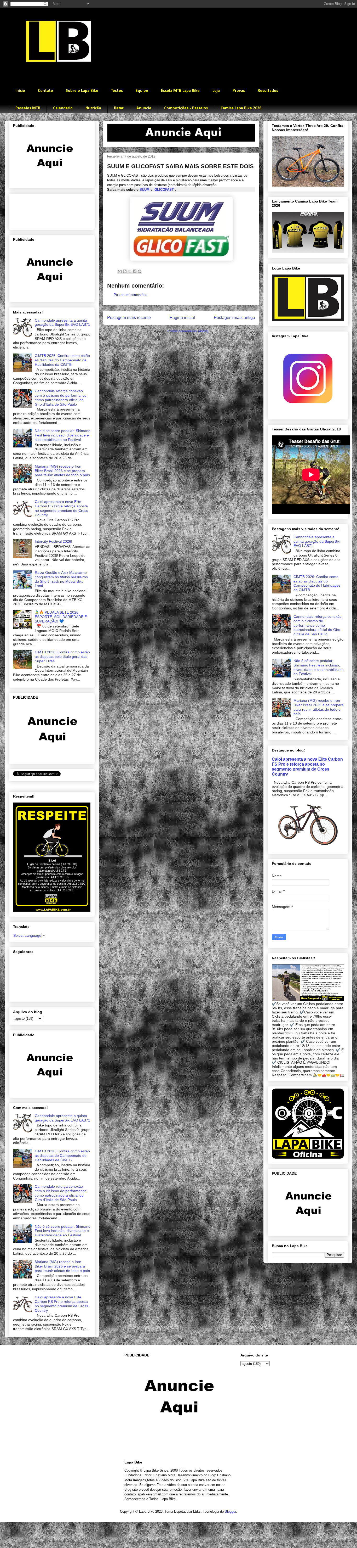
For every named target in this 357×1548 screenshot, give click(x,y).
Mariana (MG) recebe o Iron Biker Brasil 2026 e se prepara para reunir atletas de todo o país (62, 470)
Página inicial (182, 317)
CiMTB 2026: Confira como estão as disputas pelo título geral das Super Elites (62, 656)
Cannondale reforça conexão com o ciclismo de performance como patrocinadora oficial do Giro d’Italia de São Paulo (61, 397)
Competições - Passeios (186, 108)
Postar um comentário (130, 295)
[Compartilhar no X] (129, 271)
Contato (45, 91)
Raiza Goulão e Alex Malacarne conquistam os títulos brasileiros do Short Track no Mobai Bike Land (61, 579)
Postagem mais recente (129, 317)
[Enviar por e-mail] (119, 271)
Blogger (230, 1511)
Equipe (142, 91)
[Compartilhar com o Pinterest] (139, 271)
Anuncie (143, 108)
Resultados (268, 91)
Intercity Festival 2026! (53, 541)
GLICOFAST (164, 190)
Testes (117, 91)
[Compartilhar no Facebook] (134, 271)
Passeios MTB (27, 108)
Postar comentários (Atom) (188, 331)
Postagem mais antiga (234, 317)
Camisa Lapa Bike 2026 (241, 108)
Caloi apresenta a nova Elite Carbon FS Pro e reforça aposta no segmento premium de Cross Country (61, 508)
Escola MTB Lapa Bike (180, 91)
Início (20, 91)
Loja (216, 91)
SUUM (144, 190)
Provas (239, 91)
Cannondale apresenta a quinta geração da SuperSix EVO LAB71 (62, 322)
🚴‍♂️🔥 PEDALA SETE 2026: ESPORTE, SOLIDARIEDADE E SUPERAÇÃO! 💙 (61, 616)
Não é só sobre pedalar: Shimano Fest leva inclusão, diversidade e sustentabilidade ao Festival (62, 435)
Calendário (63, 108)
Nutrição (93, 108)
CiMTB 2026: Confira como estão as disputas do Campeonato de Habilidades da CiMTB (62, 360)
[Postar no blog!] (124, 271)
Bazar (119, 108)
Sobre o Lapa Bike (82, 91)
